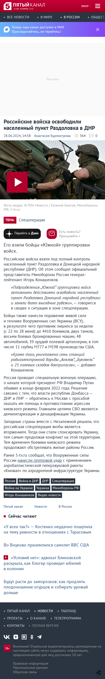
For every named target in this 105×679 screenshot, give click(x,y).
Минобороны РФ (66, 488)
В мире (46, 17)
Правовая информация (30, 663)
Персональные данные (30, 667)
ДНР (45, 481)
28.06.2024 (12, 136)
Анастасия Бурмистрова (52, 136)
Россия (10, 481)
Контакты (15, 625)
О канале (38, 618)
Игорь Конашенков (19, 495)
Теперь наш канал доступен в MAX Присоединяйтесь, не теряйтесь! (38, 29)
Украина (42, 488)
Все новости (18, 17)
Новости (45, 611)
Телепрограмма (67, 618)
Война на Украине (19, 488)
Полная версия (45, 625)
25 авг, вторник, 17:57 (23, 9)
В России (72, 17)
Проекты (14, 618)
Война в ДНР (28, 481)
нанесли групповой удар (40, 460)
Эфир (85, 6)
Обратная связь (25, 672)
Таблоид (68, 611)
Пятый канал (18, 611)
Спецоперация (32, 220)
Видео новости (49, 495)
